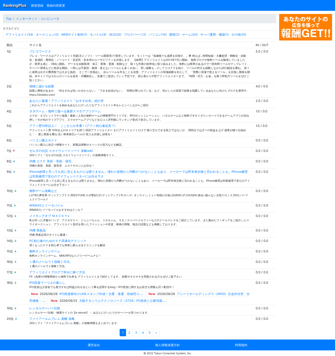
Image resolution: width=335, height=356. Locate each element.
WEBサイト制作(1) (74, 34)
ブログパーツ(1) (135, 34)
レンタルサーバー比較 (44, 308)
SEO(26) (115, 34)
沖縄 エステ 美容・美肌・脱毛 (50, 161)
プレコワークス (40, 51)
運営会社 (94, 345)
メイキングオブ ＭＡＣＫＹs (49, 216)
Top (9, 19)
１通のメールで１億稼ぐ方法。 (51, 262)
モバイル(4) (98, 34)
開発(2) (174, 34)
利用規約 (241, 345)
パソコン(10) (158, 34)
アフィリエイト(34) (19, 34)
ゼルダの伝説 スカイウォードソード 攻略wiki (61, 151)
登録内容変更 (56, 5)
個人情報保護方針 (167, 345)
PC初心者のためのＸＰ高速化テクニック (57, 241)
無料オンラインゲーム (44, 251)
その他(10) (238, 34)
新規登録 (37, 5)
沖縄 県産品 (37, 230)
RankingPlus (14, 5)
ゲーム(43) (190, 34)
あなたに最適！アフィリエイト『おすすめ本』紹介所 (66, 101)
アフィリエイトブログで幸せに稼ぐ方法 (57, 272)
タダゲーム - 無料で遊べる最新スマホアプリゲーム (65, 111)
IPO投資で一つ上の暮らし (47, 283)
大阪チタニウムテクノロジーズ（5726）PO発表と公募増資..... (122, 301)
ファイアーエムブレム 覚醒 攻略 (52, 319)
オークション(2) (47, 34)
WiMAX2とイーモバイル (46, 205)
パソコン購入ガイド (43, 140)
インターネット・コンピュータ (37, 19)
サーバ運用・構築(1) (214, 34)
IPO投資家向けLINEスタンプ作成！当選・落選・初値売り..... (101, 294)
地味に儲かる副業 (41, 86)
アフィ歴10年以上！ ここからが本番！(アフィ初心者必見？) (72, 126)
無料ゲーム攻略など (43, 191)
